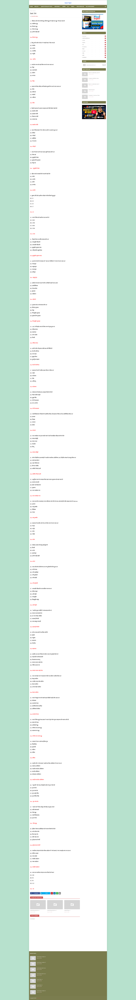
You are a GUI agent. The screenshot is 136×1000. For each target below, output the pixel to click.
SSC (94, 44)
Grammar (94, 36)
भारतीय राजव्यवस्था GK (94, 38)
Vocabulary (94, 46)
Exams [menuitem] (72, 6)
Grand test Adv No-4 (34, 910)
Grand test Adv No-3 (51, 910)
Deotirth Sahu (35, 16)
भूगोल (94, 55)
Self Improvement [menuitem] (90, 6)
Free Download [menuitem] (80, 6)
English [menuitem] (36, 6)
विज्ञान (94, 48)
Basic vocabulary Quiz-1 (94, 84)
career (94, 40)
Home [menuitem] (31, 6)
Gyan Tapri (68, 3)
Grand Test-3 (39, 985)
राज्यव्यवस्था (94, 57)
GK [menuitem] (67, 6)
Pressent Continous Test (94, 95)
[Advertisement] (94, 963)
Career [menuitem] (63, 6)
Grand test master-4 (41, 956)
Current (94, 51)
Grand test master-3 (41, 962)
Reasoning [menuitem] (57, 6)
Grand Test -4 (67, 910)
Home (31, 10)
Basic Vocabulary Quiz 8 (94, 72)
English (94, 42)
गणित (94, 53)
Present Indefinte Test (94, 78)
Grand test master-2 (41, 990)
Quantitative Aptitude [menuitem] (46, 6)
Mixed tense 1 (92, 89)
